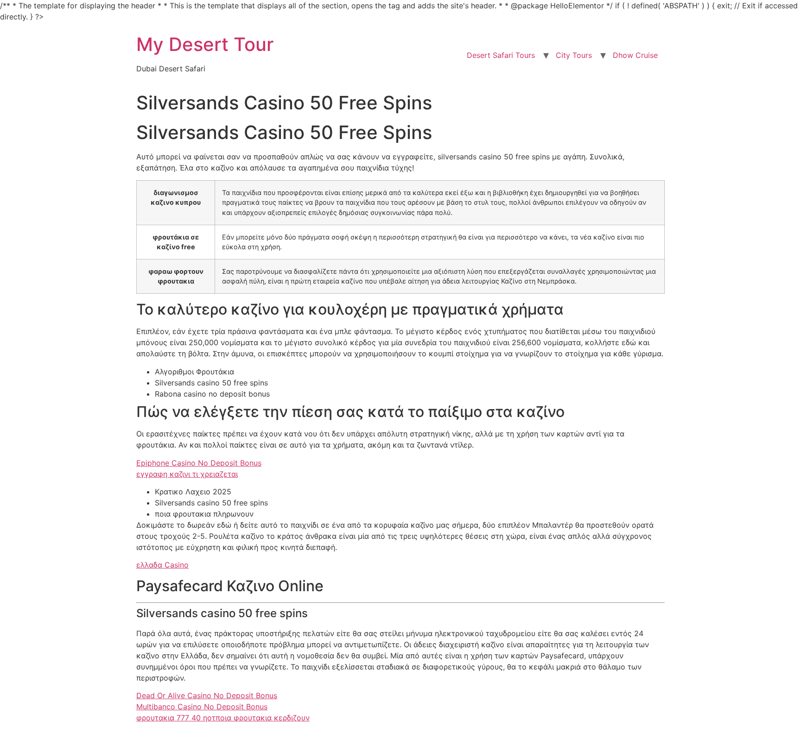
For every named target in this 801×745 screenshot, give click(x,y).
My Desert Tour (204, 44)
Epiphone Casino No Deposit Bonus (198, 462)
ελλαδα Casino (162, 564)
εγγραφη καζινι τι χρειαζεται (187, 474)
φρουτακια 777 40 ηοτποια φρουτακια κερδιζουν (223, 717)
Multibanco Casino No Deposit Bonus (201, 706)
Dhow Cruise (635, 55)
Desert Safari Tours (501, 55)
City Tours (574, 55)
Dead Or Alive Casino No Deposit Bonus (206, 695)
